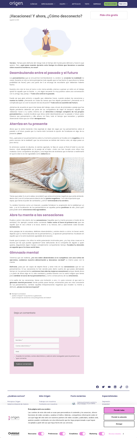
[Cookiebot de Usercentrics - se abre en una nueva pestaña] (13, 433)
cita (58, 280)
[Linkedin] (115, 387)
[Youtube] (109, 387)
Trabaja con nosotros (47, 401)
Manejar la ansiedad (19, 294)
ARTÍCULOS (76, 4)
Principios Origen (13, 401)
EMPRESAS (97, 4)
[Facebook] (97, 387)
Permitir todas (119, 410)
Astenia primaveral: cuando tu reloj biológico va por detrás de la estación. (87, 403)
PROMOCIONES (111, 4)
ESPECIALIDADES (47, 4)
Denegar (119, 424)
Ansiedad (105, 404)
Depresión (106, 401)
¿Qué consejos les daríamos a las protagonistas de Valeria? (31, 298)
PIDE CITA (123, 4)
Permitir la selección (119, 417)
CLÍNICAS (33, 4)
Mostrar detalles (115, 434)
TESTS (87, 4)
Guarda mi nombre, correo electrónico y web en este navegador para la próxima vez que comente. (48, 357)
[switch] (62, 433)
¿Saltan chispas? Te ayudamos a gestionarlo (27, 296)
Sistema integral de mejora (17, 404)
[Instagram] (127, 387)
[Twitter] (103, 387)
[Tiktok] (121, 387)
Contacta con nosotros (48, 404)
